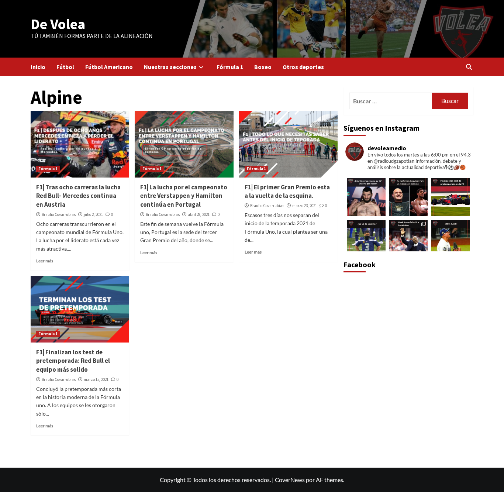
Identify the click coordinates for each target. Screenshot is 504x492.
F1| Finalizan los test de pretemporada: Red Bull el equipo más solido (73, 361)
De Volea (58, 24)
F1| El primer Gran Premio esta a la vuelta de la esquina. (287, 191)
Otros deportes (303, 66)
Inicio (38, 66)
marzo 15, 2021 (96, 379)
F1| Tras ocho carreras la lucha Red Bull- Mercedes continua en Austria (78, 196)
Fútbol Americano (109, 66)
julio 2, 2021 (93, 214)
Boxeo (263, 66)
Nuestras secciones (170, 66)
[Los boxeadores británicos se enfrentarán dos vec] (408, 197)
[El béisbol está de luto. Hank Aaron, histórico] (408, 239)
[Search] (468, 67)
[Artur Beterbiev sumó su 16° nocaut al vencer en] (366, 197)
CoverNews (290, 479)
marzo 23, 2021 (304, 205)
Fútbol (65, 66)
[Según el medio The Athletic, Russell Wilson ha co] (366, 239)
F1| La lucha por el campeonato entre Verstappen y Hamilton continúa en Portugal (183, 196)
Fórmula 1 (230, 66)
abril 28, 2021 (199, 214)
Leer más (44, 261)
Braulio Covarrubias (59, 214)
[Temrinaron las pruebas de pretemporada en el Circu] (450, 197)
